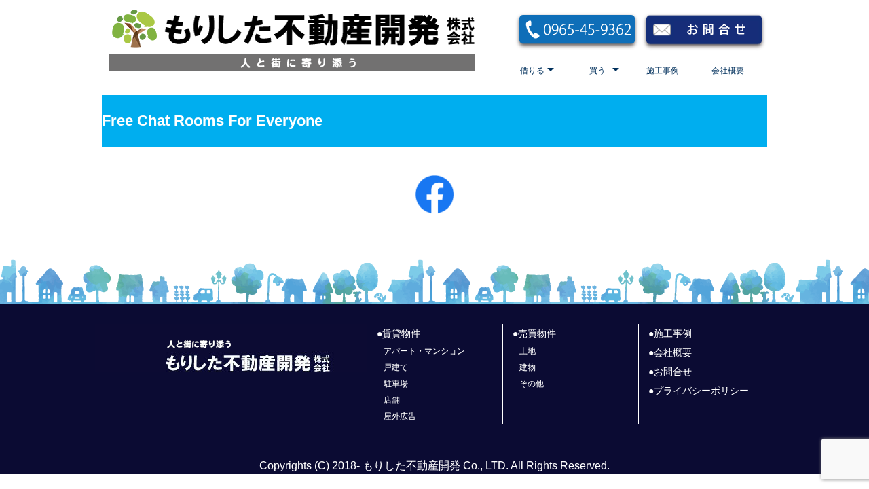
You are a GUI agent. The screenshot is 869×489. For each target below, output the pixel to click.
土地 (527, 351)
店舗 (392, 400)
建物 (527, 367)
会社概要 (727, 70)
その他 (531, 383)
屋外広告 (400, 416)
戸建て (396, 367)
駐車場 (396, 383)
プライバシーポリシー (701, 390)
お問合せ (673, 371)
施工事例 (662, 70)
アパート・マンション (424, 351)
